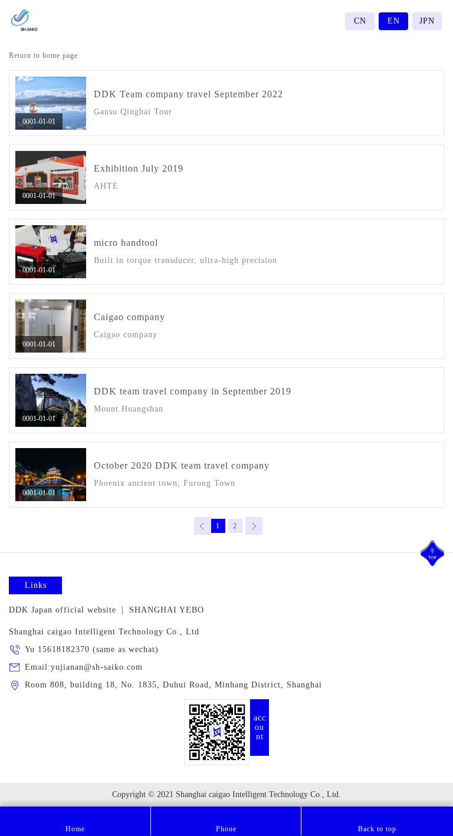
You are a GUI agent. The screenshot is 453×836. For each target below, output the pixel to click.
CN (360, 21)
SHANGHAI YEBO (166, 609)
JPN (427, 21)
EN (394, 21)
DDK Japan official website (62, 609)
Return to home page (43, 55)
